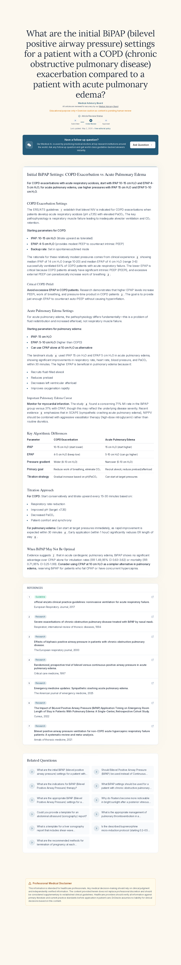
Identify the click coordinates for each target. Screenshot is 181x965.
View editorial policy (102, 128)
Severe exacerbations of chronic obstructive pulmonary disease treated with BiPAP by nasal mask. (93, 621)
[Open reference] (152, 597)
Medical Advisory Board (90, 103)
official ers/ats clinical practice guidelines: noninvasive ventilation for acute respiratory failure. (92, 601)
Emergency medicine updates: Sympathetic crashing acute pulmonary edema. (81, 688)
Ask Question (141, 144)
